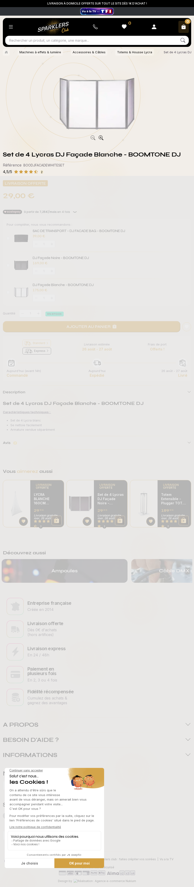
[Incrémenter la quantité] (38, 313)
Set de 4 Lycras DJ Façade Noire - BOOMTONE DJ (110, 499)
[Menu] (11, 27)
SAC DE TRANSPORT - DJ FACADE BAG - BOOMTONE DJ (79, 231)
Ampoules (64, 571)
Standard (39, 343)
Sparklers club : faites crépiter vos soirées (126, 859)
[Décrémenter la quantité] (22, 313)
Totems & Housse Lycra (134, 52)
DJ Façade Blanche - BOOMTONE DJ (63, 285)
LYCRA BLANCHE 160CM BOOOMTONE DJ (45, 499)
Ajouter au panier (88, 326)
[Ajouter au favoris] (186, 326)
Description (14, 392)
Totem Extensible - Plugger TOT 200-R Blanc (171, 499)
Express (39, 351)
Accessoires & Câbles (89, 52)
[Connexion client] (154, 27)
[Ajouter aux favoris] (23, 521)
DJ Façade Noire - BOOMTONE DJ (61, 258)
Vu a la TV (166, 859)
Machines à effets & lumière (40, 52)
